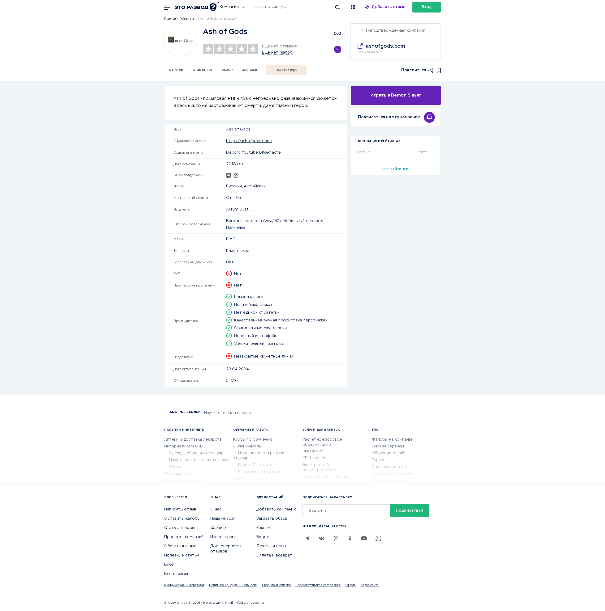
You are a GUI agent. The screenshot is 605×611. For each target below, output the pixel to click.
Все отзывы (176, 574)
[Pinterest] (335, 538)
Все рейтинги (395, 169)
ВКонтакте (270, 153)
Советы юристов (389, 467)
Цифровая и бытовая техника (198, 460)
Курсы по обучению (253, 440)
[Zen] (349, 538)
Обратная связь (180, 546)
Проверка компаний (184, 537)
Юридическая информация (184, 585)
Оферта (351, 585)
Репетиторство (254, 479)
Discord (233, 153)
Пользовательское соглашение (318, 585)
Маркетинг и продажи (260, 472)
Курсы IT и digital (255, 465)
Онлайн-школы (247, 446)
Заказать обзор (272, 519)
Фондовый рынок (389, 481)
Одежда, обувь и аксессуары (197, 453)
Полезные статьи (181, 555)
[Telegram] (307, 538)
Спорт (175, 467)
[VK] (321, 538)
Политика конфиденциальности (233, 585)
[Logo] (180, 39)
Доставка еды (178, 474)
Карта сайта (370, 585)
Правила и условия (276, 585)
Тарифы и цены (271, 546)
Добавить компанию (276, 509)
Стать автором (179, 528)
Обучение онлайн (389, 453)
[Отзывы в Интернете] (196, 6)
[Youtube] (364, 538)
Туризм (379, 460)
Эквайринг (312, 451)
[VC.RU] (378, 538)
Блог (169, 565)
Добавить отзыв (388, 7)
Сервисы (219, 528)
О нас (216, 509)
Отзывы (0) (202, 70)
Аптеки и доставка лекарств (193, 440)
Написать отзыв (180, 509)
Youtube (250, 153)
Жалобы (249, 70)
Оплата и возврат (274, 555)
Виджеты (265, 537)
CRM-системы (316, 458)
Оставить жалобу (182, 519)
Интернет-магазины (184, 446)
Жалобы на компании (393, 440)
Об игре (176, 70)
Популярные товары (184, 481)
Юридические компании (326, 477)
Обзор (227, 70)
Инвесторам (222, 537)
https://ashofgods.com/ (249, 141)
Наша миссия (223, 519)
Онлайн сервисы (388, 446)
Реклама (264, 528)
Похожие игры (287, 70)
